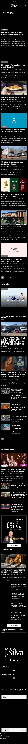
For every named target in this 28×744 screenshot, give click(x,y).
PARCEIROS (4, 29)
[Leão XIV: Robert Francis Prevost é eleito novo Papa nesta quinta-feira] (14, 460)
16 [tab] (14, 310)
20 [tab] (19, 310)
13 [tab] (10, 310)
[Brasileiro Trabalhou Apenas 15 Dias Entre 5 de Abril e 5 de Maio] (5, 586)
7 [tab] (3, 310)
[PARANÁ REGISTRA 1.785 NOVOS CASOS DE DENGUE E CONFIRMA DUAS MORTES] (5, 595)
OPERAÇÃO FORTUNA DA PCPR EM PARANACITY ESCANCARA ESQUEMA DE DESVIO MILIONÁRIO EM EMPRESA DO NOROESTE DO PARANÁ (13, 342)
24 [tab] (24, 310)
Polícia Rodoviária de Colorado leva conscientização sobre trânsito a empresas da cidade (19, 418)
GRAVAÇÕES (5, 288)
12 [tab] (9, 310)
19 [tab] (18, 310)
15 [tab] (13, 310)
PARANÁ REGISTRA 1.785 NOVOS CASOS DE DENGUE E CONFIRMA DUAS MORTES (18, 595)
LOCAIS (3, 335)
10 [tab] (7, 310)
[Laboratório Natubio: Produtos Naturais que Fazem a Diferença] (14, 23)
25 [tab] (26, 310)
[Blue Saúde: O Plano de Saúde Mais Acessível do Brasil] (14, 56)
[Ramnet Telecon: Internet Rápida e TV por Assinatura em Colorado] (14, 120)
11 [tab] (8, 310)
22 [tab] (22, 310)
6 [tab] (2, 310)
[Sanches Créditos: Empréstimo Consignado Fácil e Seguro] (14, 250)
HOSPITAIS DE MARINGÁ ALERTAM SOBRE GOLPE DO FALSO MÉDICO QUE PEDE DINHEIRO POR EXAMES (13, 375)
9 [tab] (5, 310)
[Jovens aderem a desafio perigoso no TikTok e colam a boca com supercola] (5, 486)
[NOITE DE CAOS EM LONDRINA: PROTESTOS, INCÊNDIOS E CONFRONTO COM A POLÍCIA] (5, 614)
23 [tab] (23, 310)
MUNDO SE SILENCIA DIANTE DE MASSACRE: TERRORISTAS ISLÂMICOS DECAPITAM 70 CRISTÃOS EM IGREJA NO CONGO (19, 496)
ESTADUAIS (4, 567)
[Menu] (2, 5)
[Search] (26, 5)
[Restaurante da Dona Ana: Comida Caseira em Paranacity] (14, 88)
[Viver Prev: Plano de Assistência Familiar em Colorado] (14, 153)
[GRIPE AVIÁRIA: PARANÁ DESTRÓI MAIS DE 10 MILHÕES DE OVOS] (14, 561)
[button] (14, 670)
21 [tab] (21, 310)
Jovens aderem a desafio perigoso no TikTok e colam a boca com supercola (18, 485)
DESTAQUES (4, 466)
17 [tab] (16, 310)
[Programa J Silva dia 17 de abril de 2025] (14, 297)
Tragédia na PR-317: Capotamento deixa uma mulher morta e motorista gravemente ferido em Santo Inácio (18, 428)
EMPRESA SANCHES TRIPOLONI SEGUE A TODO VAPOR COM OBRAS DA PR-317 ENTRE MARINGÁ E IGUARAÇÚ (18, 407)
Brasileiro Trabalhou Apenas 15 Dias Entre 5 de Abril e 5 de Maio (19, 586)
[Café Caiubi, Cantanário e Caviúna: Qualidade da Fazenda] (14, 185)
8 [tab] (4, 310)
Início (2, 10)
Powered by (3, 733)
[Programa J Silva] (14, 5)
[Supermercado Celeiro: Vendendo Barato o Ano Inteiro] (14, 217)
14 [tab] (12, 310)
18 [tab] (17, 310)
